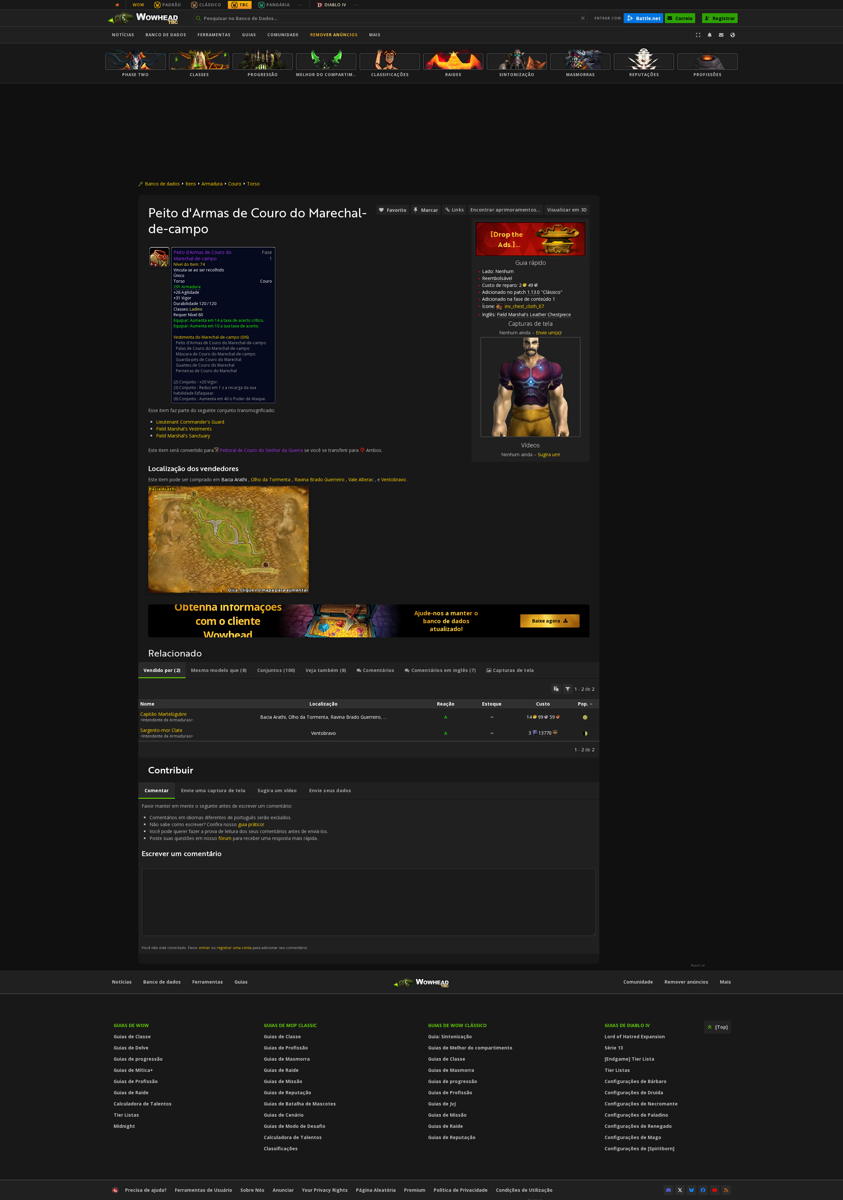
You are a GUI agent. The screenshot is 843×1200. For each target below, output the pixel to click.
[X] (680, 1190)
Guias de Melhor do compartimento (470, 1048)
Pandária (278, 5)
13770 (545, 733)
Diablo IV (335, 5)
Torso (253, 184)
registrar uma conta (234, 947)
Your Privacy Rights (325, 1190)
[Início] (146, 18)
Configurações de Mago (633, 1137)
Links (458, 210)
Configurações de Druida (634, 1092)
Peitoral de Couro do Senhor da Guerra (261, 450)
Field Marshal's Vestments (184, 429)
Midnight (124, 1126)
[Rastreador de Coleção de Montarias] (368, 620)
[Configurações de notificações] (710, 35)
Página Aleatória (376, 1190)
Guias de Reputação (287, 1092)
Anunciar (283, 1190)
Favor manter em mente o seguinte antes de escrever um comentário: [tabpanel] (235, 876)
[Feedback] (721, 35)
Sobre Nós (252, 1190)
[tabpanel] (368, 718)
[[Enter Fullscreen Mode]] (698, 35)
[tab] (162, 670)
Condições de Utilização (524, 1190)
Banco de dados (166, 35)
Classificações (281, 1148)
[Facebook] (703, 1190)
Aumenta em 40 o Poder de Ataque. (232, 399)
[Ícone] (159, 257)
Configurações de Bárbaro (635, 1081)
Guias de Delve (131, 1048)
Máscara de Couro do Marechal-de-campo (216, 354)
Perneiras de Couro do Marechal (206, 371)
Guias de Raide (131, 1092)
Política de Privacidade (461, 1190)
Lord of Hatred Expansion (635, 1036)
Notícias (123, 35)
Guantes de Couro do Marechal (205, 365)
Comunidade (283, 35)
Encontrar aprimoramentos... (505, 210)
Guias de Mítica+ (133, 1070)
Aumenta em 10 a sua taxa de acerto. (224, 326)
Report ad (698, 965)
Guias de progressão (138, 1059)
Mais (725, 982)
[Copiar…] (556, 689)
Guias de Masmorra (287, 1059)
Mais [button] (374, 35)
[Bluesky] (691, 1190)
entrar (204, 947)
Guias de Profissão (136, 1081)
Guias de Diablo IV (627, 1025)
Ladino (196, 309)
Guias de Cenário (284, 1115)
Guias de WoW (131, 1025)
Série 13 (614, 1048)
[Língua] (733, 35)
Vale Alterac (360, 479)
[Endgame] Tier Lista (629, 1059)
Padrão (171, 5)
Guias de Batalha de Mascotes (300, 1104)
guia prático (250, 824)
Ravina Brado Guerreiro (319, 479)
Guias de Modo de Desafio (294, 1126)
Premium (414, 1190)
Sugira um (548, 454)
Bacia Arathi (234, 479)
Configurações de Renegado (638, 1126)
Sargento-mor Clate (161, 730)
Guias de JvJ (442, 1104)
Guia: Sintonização (450, 1036)
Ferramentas (207, 982)
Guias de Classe (132, 1036)
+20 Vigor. (208, 382)
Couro (234, 184)
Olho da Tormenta (270, 479)
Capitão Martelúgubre (163, 714)
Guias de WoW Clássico (457, 1025)
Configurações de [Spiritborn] (639, 1148)
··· (300, 5)
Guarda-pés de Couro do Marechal (208, 359)
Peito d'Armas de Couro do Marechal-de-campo (221, 343)
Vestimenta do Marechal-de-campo (206, 337)
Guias (249, 35)
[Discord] (668, 1190)
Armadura (212, 184)
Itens (190, 184)
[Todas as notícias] (117, 5)
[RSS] (726, 1190)
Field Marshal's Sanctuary (183, 436)
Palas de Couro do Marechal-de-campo (213, 348)
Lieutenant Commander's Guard (190, 422)
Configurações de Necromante (641, 1104)
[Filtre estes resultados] (568, 689)
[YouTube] (715, 1190)
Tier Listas (126, 1115)
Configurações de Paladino (636, 1115)
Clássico (210, 5)
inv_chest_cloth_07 (523, 306)
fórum (224, 838)
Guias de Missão (283, 1081)
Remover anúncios (334, 35)
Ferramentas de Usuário (203, 1190)
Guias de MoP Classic (290, 1025)
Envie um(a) (548, 332)
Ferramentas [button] (214, 35)
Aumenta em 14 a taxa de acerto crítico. (227, 320)
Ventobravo (393, 479)
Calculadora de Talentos (143, 1104)
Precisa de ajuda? (146, 1190)
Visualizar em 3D (567, 210)
